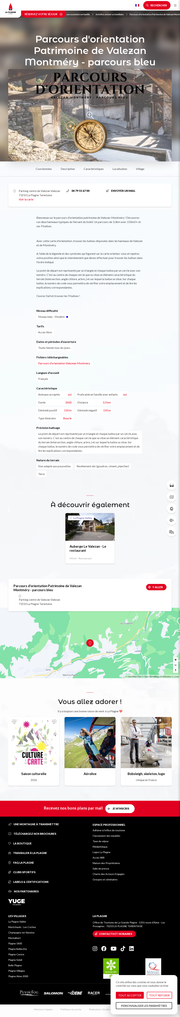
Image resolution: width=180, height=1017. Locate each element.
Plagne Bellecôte (17, 948)
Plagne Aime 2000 (18, 976)
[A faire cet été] (171, 485)
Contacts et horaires (115, 933)
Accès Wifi (98, 857)
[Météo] (171, 520)
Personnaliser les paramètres (144, 1005)
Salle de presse (101, 868)
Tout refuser (159, 995)
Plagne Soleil (15, 959)
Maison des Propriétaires (106, 863)
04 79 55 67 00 (80, 190)
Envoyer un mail (123, 190)
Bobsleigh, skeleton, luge (146, 774)
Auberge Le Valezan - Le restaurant (88, 548)
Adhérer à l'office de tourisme (109, 830)
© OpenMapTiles (133, 676)
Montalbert (14, 937)
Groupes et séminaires (105, 879)
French (137, 5)
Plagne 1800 (15, 943)
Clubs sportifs (24, 872)
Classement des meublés (106, 835)
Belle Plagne (15, 965)
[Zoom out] (175, 665)
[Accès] (171, 532)
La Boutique (22, 843)
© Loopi (175, 676)
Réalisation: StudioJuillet (102, 1009)
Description (68, 168)
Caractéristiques (94, 168)
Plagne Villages (16, 970)
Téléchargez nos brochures (34, 833)
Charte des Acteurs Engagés (108, 873)
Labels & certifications (31, 881)
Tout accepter (129, 995)
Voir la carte (26, 199)
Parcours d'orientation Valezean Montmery (64, 363)
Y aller (157, 587)
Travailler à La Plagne (30, 852)
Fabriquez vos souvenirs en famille (73, 14)
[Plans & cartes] (171, 497)
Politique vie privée (70, 1009)
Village (140, 168)
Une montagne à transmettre (36, 824)
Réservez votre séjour (41, 14)
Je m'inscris (120, 808)
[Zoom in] (175, 659)
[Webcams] (171, 508)
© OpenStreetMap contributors (156, 676)
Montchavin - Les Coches (22, 927)
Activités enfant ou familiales (110, 14)
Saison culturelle (33, 774)
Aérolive (90, 774)
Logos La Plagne (101, 852)
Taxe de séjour (101, 841)
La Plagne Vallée (82, 517)
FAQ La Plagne (23, 862)
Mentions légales (43, 1009)
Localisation (119, 168)
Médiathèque (100, 846)
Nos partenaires (26, 891)
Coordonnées (44, 168)
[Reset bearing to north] (175, 670)
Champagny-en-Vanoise (21, 932)
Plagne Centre (16, 954)
